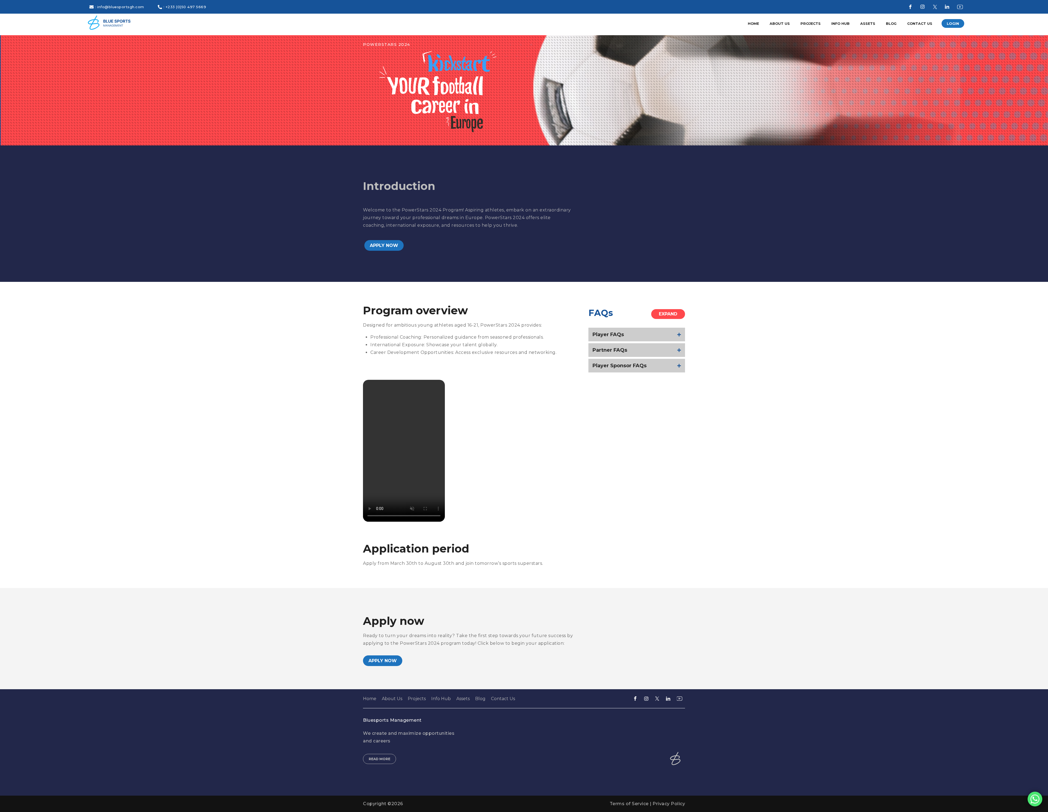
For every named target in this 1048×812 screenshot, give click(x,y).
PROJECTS (810, 24)
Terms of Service (629, 803)
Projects (417, 698)
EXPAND (668, 314)
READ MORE (379, 759)
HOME (753, 24)
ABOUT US (780, 24)
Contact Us (503, 698)
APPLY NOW (384, 245)
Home (369, 698)
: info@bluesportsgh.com (119, 7)
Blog (480, 698)
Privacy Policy (669, 803)
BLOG (891, 24)
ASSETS (867, 24)
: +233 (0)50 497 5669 (184, 7)
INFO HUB (840, 24)
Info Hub (441, 698)
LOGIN (953, 23)
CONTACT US (919, 24)
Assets (463, 698)
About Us (392, 698)
